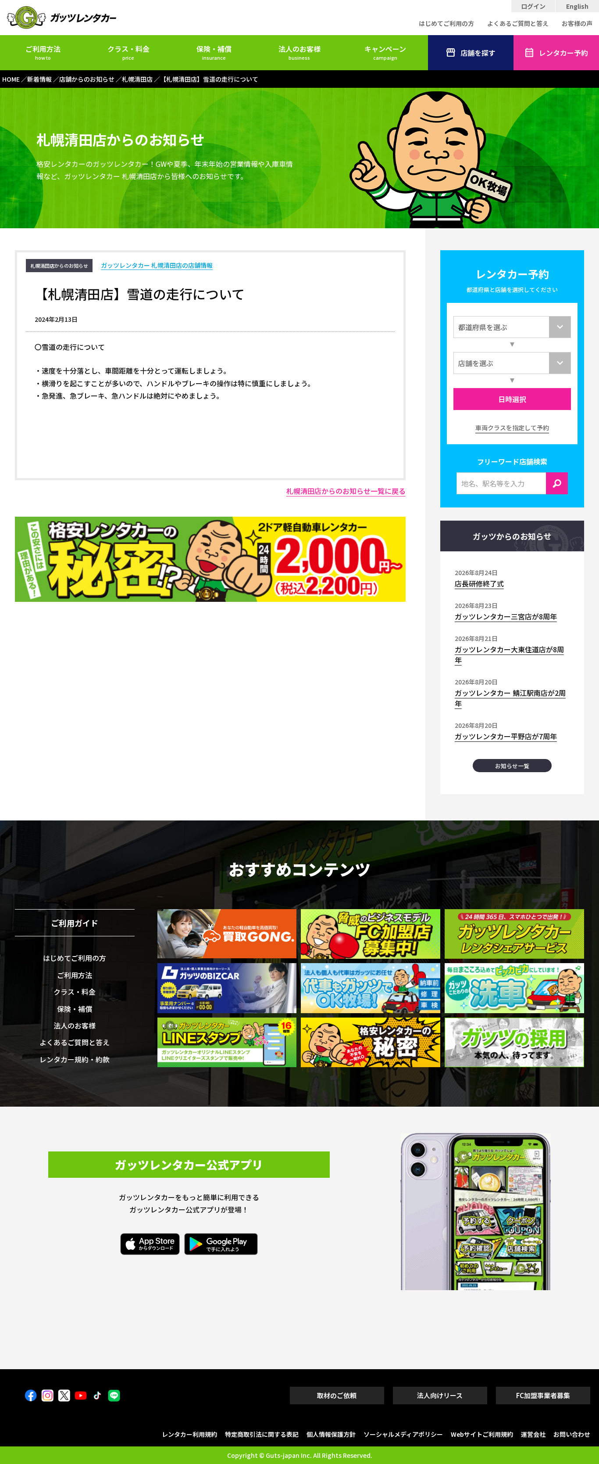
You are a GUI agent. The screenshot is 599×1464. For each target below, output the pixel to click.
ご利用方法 (43, 52)
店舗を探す (478, 52)
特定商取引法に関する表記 (262, 1434)
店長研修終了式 (479, 583)
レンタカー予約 (563, 52)
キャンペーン (385, 52)
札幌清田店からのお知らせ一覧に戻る (346, 491)
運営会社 (533, 1434)
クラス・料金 (128, 52)
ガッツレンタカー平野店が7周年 (506, 736)
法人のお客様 (299, 52)
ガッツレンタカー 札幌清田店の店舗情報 (157, 265)
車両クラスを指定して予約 (512, 427)
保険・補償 (214, 52)
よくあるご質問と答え (518, 23)
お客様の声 (577, 23)
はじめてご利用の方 (446, 23)
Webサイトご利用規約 (482, 1434)
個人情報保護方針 (331, 1434)
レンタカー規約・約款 (74, 1059)
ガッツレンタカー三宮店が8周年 (506, 616)
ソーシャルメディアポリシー (403, 1434)
